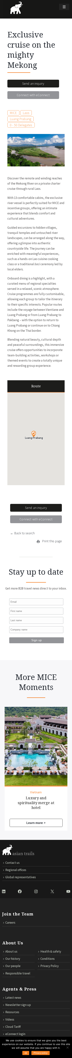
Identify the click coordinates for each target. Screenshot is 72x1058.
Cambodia (36, 792)
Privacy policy (40, 1053)
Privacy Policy (49, 966)
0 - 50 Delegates (21, 125)
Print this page (51, 541)
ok (26, 1053)
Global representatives (20, 877)
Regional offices (15, 870)
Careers (10, 922)
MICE (13, 113)
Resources (12, 1012)
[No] (67, 1047)
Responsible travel (17, 973)
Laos (26, 113)
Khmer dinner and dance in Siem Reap (36, 800)
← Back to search (22, 533)
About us (11, 951)
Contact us (12, 863)
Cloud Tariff (13, 1027)
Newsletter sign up (18, 1005)
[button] (33, 434)
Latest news (13, 998)
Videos (9, 1019)
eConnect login (15, 1034)
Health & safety (50, 951)
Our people (12, 966)
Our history (12, 959)
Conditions (47, 959)
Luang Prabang (20, 119)
